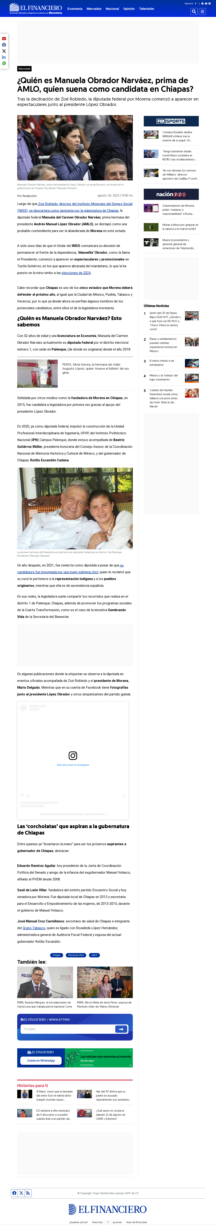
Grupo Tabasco (34, 928)
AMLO (94, 955)
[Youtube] (207, 3)
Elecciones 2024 (76, 955)
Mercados (94, 9)
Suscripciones (114, 1222)
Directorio (97, 1222)
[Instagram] (203, 3)
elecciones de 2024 (76, 273)
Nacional (112, 9)
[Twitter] (199, 3)
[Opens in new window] (151, 227)
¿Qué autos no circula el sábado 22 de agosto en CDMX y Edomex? (110, 1115)
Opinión (129, 9)
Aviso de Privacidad (136, 1222)
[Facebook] (196, 3)
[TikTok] (210, 3)
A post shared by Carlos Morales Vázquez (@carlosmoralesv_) (72, 814)
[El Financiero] (35, 8)
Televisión (146, 9)
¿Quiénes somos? (78, 1222)
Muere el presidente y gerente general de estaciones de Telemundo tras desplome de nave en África (179, 248)
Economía (75, 9)
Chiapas (56, 955)
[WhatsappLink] (75, 1057)
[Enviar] (121, 1029)
